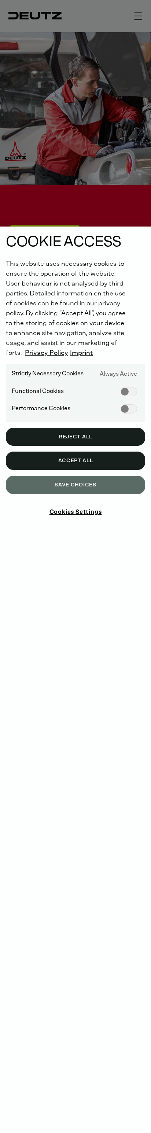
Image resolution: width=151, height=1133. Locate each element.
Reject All (75, 437)
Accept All (75, 460)
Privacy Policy (46, 353)
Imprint (81, 353)
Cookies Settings (75, 511)
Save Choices (75, 485)
